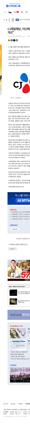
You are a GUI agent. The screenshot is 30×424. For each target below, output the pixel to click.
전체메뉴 (5, 12)
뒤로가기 (12, 248)
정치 (26, 12)
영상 (15, 12)
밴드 (17, 40)
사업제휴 (20, 404)
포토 (22, 12)
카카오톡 (9, 40)
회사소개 (5, 404)
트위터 (14, 40)
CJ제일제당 (14, 229)
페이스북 (11, 40)
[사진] (18, 333)
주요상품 (13, 404)
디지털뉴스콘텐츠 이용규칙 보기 (18, 244)
